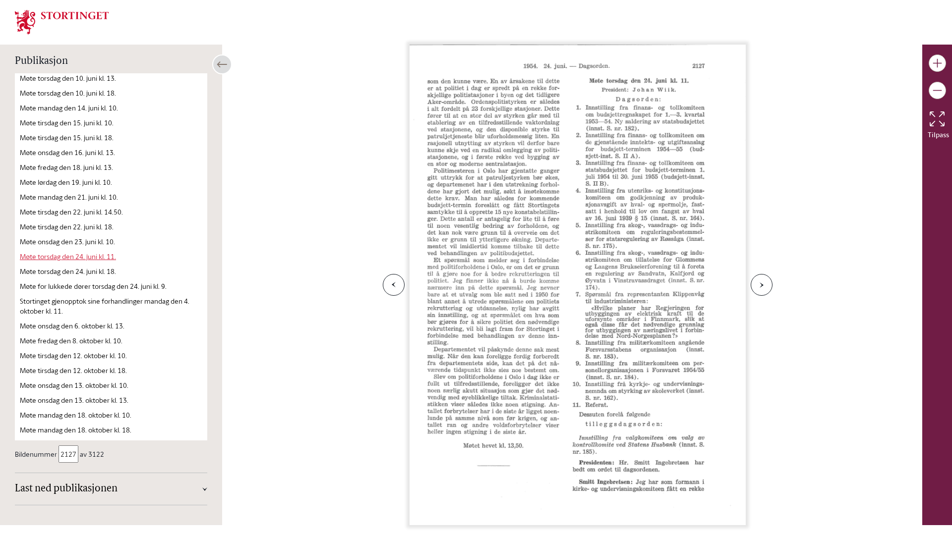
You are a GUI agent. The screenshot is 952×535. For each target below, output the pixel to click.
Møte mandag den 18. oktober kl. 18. (75, 429)
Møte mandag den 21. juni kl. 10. (69, 197)
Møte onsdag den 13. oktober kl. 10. (74, 385)
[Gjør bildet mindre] (937, 90)
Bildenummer (36, 454)
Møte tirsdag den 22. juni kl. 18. (67, 226)
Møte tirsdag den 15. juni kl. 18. (67, 137)
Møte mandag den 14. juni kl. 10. (69, 107)
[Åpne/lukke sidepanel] (222, 64)
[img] (62, 21)
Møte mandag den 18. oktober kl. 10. (75, 415)
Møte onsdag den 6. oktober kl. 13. (72, 325)
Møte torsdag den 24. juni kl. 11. (68, 256)
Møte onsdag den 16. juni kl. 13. (67, 152)
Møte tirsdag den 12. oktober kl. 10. (73, 355)
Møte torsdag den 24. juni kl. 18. (68, 271)
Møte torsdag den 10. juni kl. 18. (68, 93)
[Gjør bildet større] (937, 63)
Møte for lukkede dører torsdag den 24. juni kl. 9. (93, 286)
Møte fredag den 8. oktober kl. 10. (71, 340)
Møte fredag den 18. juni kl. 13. (66, 167)
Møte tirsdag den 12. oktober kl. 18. (73, 370)
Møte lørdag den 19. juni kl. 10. (66, 182)
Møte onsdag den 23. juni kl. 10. (67, 241)
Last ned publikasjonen (66, 489)
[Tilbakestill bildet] (937, 119)
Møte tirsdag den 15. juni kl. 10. (67, 122)
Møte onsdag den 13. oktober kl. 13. (74, 400)
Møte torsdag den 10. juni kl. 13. (68, 78)
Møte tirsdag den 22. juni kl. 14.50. (71, 211)
